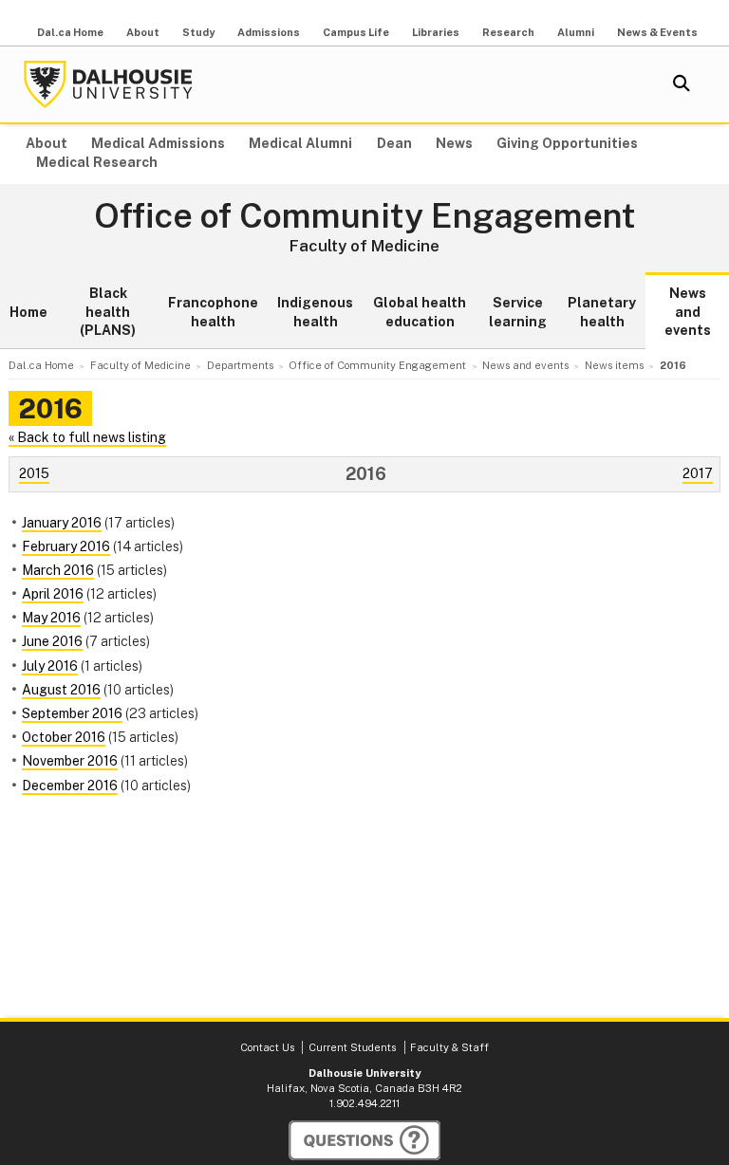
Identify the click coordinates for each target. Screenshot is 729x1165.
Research (508, 32)
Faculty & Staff (449, 1047)
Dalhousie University (108, 84)
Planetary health (602, 312)
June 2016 (52, 641)
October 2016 (63, 737)
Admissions (268, 32)
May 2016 (51, 617)
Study (198, 32)
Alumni (575, 32)
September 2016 (72, 713)
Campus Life (356, 32)
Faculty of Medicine (364, 245)
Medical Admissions (158, 143)
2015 (34, 473)
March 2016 (58, 570)
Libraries (435, 32)
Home (28, 312)
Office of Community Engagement (365, 216)
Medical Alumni (300, 143)
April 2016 (53, 593)
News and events (687, 312)
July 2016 (50, 666)
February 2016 (66, 546)
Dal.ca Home (70, 32)
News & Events (657, 32)
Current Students (352, 1047)
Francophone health (213, 312)
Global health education (419, 312)
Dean (394, 143)
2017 (697, 473)
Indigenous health (315, 312)
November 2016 (70, 760)
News (454, 143)
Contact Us (267, 1047)
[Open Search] (681, 84)
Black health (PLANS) (108, 312)
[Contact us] (364, 1140)
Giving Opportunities (567, 143)
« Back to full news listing (87, 437)
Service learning (518, 312)
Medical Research (97, 162)
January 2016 (62, 522)
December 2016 (70, 785)
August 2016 (61, 689)
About (142, 32)
